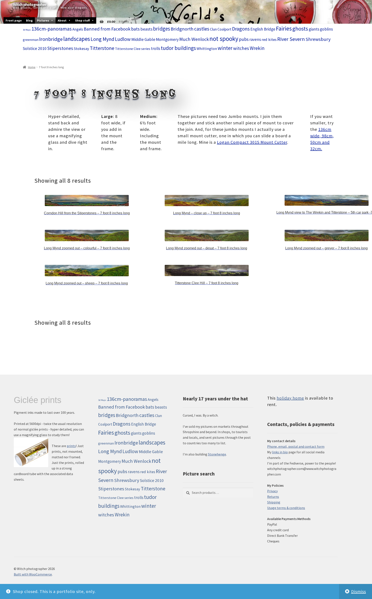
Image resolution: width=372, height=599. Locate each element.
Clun (213, 29)
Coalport (224, 29)
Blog (29, 20)
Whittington (207, 48)
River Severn (291, 39)
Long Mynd (102, 39)
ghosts (300, 28)
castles (201, 28)
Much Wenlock (194, 39)
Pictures (43, 20)
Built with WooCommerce (33, 574)
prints (71, 446)
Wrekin (257, 48)
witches (241, 48)
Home (32, 67)
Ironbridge (51, 39)
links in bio (280, 452)
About (62, 20)
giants (314, 29)
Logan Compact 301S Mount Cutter (252, 142)
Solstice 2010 (34, 48)
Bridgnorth (182, 29)
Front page (14, 20)
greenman (31, 39)
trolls (155, 48)
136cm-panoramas (51, 28)
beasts (146, 29)
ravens (255, 39)
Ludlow (123, 39)
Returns (273, 496)
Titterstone (102, 48)
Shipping (273, 502)
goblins (326, 29)
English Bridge (262, 29)
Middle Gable (143, 39)
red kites (269, 39)
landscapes (76, 38)
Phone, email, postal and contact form (295, 446)
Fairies (284, 28)
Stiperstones (60, 48)
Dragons (241, 28)
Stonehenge (217, 454)
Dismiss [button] (358, 591)
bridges (161, 28)
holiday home (290, 398)
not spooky (223, 39)
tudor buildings (178, 48)
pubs (244, 39)
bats (135, 29)
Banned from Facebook (107, 29)
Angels (77, 29)
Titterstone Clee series (132, 48)
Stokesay (81, 48)
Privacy (272, 491)
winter (225, 48)
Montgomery (167, 39)
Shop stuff (82, 20)
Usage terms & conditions (286, 508)
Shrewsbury (318, 39)
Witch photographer (29, 4)
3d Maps (27, 29)
